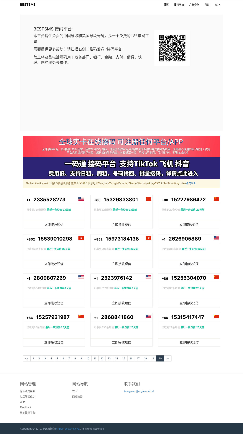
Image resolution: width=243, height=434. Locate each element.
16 (131, 358)
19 (152, 358)
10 (87, 358)
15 (123, 358)
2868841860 (117, 317)
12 (102, 358)
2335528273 (49, 200)
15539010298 (55, 239)
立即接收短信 (54, 225)
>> (167, 358)
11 (95, 358)
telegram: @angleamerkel (139, 391)
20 (160, 358)
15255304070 (188, 278)
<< (26, 358)
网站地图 (77, 396)
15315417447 (187, 317)
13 (109, 358)
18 (145, 358)
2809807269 (49, 278)
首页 (166, 4)
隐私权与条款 (27, 391)
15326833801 (121, 200)
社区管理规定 (27, 396)
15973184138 (122, 239)
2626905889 (185, 239)
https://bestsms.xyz (67, 428)
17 (138, 358)
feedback (25, 407)
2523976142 (116, 278)
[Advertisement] (121, 95)
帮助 (207, 4)
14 (116, 358)
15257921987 (53, 317)
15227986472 (188, 200)
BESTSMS (28, 4)
